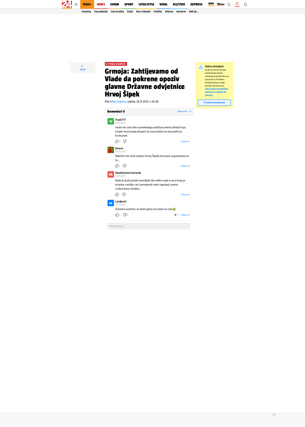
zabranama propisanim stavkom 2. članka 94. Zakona (216, 92)
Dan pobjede (101, 11)
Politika (158, 11)
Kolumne (181, 11)
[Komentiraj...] (148, 226)
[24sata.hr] (67, 4)
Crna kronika (117, 11)
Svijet (130, 11)
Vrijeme (169, 11)
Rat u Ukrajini (143, 11)
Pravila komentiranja (214, 102)
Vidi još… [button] (194, 11)
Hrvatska (86, 11)
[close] (274, 414)
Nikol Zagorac (118, 101)
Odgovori (185, 141)
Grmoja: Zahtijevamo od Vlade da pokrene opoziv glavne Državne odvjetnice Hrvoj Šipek (145, 82)
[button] (229, 4)
